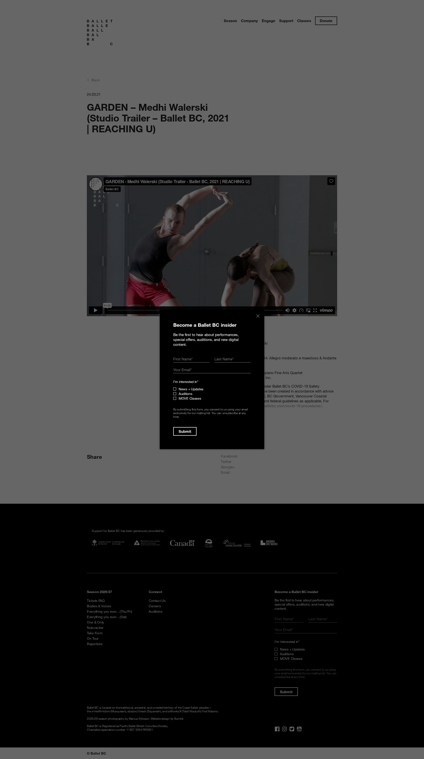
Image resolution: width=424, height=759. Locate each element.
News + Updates (191, 389)
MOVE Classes (190, 398)
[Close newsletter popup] (258, 316)
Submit (185, 431)
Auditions (185, 394)
